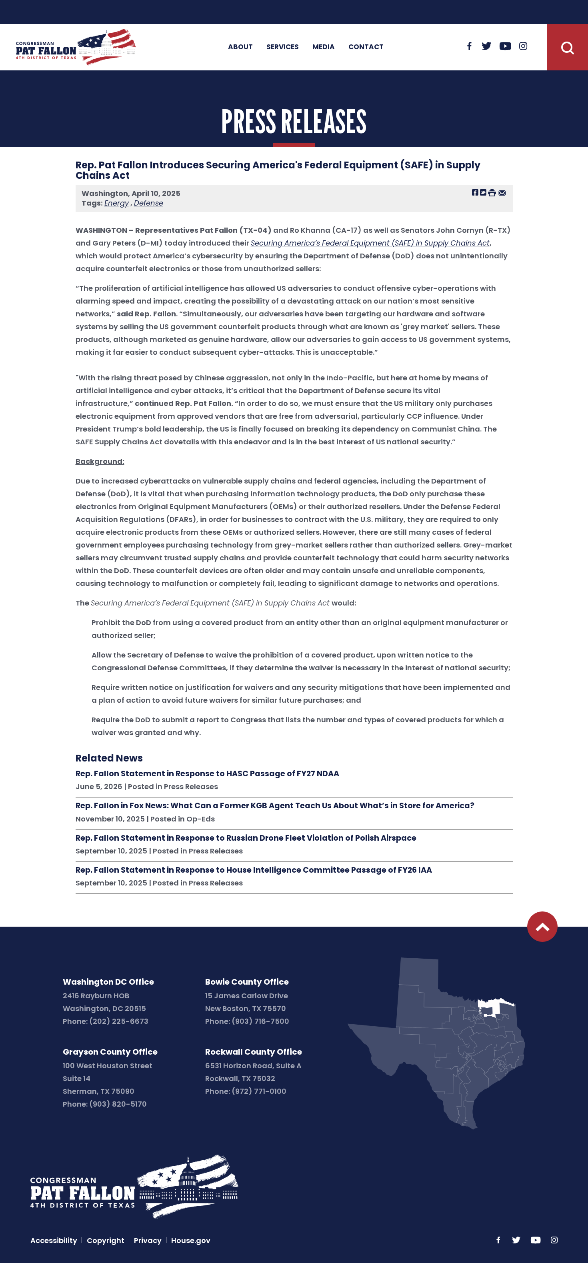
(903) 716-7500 (260, 1021)
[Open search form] (567, 47)
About (240, 47)
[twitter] (487, 46)
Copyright (105, 1240)
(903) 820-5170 (118, 1104)
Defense (148, 203)
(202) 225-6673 (118, 1021)
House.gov (190, 1240)
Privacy (148, 1240)
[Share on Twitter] (483, 192)
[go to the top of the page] (542, 926)
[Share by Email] (502, 192)
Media (323, 47)
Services (282, 47)
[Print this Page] (492, 192)
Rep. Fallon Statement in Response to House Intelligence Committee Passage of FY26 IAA (254, 870)
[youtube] (505, 46)
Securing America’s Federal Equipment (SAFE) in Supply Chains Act (370, 243)
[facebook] (470, 46)
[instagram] (523, 46)
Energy (116, 203)
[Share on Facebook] (475, 192)
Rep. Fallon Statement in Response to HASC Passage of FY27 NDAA (207, 773)
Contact (366, 47)
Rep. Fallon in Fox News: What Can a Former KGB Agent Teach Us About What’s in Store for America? (275, 805)
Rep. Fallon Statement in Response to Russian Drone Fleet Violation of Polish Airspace (246, 838)
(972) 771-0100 (259, 1091)
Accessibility (53, 1240)
